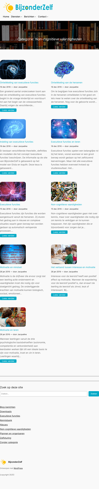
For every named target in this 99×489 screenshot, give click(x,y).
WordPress (18, 468)
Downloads (6, 411)
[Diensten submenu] (21, 16)
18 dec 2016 (5, 87)
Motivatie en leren (9, 330)
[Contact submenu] (47, 16)
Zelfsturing (5, 438)
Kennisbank (6, 420)
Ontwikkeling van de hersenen (66, 82)
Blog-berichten (7, 407)
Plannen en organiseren (12, 433)
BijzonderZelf (15, 462)
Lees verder (9, 110)
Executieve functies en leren (65, 141)
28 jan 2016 (5, 271)
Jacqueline (22, 87)
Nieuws (4, 424)
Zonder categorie (9, 442)
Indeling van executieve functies (16, 141)
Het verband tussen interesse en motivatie (73, 267)
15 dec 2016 (5, 209)
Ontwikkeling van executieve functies (19, 82)
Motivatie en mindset (11, 267)
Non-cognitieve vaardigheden (66, 204)
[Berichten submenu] (35, 16)
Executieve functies (10, 204)
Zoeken (94, 394)
